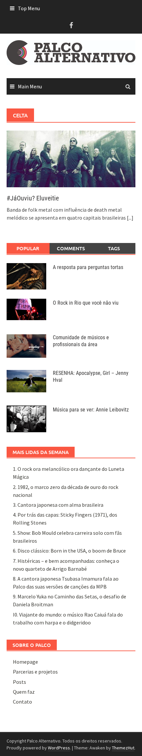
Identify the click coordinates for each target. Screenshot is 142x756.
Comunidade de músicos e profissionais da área (81, 341)
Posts (19, 682)
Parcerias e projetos (35, 671)
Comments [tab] (71, 248)
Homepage (25, 661)
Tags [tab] (114, 248)
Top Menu (29, 8)
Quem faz (24, 691)
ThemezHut (123, 748)
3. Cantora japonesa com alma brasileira (58, 504)
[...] (130, 217)
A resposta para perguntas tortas (88, 267)
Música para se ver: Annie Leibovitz (91, 410)
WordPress (59, 748)
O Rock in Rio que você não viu (86, 303)
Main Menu (30, 86)
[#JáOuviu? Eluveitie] (71, 158)
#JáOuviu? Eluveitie (33, 198)
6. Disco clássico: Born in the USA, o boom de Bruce (69, 550)
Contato (22, 701)
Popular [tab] (28, 248)
